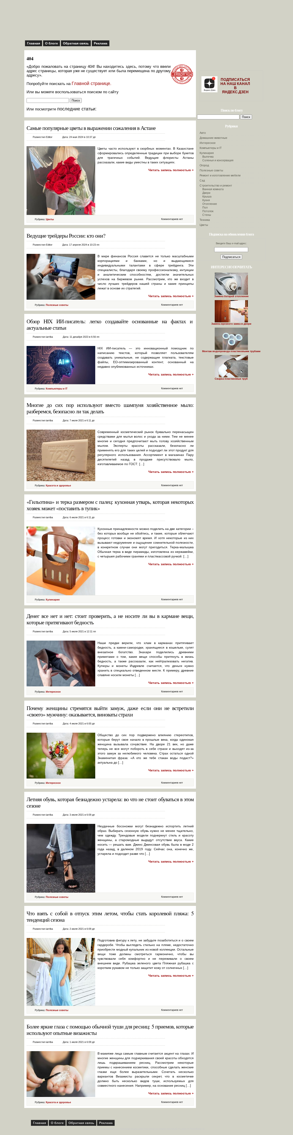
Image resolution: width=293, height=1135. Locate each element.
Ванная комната (213, 189)
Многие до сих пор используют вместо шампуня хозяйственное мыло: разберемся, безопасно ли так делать (110, 408)
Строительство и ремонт (216, 185)
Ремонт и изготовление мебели (220, 175)
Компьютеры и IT (57, 388)
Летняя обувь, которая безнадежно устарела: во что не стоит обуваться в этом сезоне (110, 802)
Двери (206, 193)
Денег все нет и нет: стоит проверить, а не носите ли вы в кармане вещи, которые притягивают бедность (110, 619)
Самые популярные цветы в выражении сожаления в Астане (91, 128)
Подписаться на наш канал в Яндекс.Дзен (235, 86)
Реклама (100, 43)
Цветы (50, 219)
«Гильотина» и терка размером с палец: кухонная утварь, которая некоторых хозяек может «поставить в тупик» (110, 505)
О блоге (51, 43)
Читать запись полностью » (171, 170)
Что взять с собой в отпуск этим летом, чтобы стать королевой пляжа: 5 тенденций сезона (110, 916)
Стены (206, 215)
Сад (202, 180)
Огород (204, 165)
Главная (33, 43)
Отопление (209, 204)
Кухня (206, 200)
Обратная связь (76, 43)
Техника (205, 220)
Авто (203, 132)
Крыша (207, 196)
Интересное (53, 691)
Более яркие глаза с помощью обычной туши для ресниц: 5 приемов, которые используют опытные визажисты (110, 1029)
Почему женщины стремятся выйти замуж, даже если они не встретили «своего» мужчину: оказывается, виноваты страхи (110, 711)
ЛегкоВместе (197, 1128)
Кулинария (53, 599)
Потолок (207, 211)
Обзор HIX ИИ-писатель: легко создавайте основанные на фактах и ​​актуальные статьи (110, 324)
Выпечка (208, 156)
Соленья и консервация (217, 160)
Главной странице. (91, 83)
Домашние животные (213, 138)
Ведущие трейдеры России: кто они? (66, 235)
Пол (205, 207)
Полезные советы (57, 305)
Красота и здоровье (58, 485)
